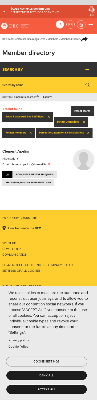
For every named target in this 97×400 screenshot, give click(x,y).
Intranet (81, 24)
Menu (90, 24)
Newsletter (11, 249)
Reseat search (82, 110)
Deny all (46, 375)
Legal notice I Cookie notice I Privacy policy (37, 265)
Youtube (9, 243)
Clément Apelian (16, 151)
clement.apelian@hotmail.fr (28, 164)
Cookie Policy (18, 347)
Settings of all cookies (21, 271)
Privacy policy (18, 340)
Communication (14, 255)
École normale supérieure (30, 8)
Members (53, 39)
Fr (70, 24)
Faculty (47, 97)
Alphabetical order (27, 97)
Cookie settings (46, 361)
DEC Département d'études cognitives (15, 26)
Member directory (71, 39)
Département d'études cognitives (35, 12)
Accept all (47, 389)
